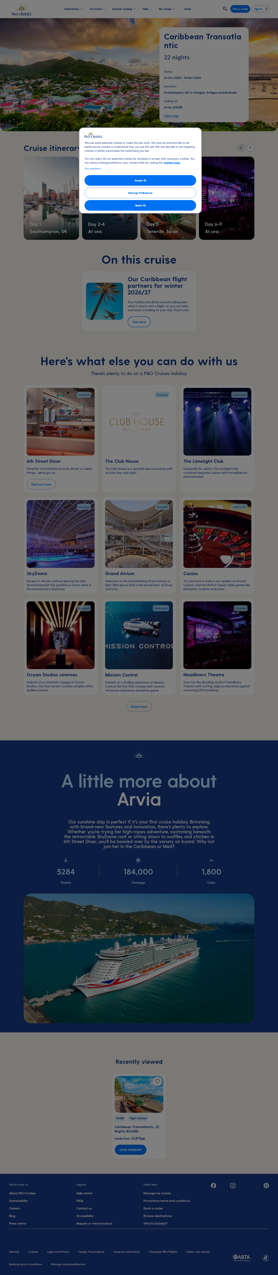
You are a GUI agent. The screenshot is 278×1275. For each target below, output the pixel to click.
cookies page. (172, 162)
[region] (140, 170)
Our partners (93, 168)
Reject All (140, 205)
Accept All (140, 180)
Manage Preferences (140, 192)
